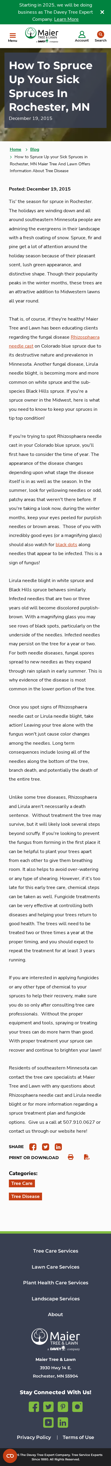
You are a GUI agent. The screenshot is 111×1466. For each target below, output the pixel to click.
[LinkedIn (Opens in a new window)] (63, 1421)
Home (15, 149)
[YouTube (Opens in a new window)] (48, 1421)
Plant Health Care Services (55, 1283)
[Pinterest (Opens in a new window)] (63, 1406)
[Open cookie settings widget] (10, 1456)
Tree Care (22, 1183)
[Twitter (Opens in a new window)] (48, 1406)
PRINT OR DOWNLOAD (34, 1157)
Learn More (66, 19)
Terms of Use (78, 1437)
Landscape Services (56, 1299)
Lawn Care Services (55, 1267)
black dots (66, 544)
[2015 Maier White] (55, 1339)
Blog (34, 149)
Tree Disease (25, 1196)
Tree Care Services (55, 1251)
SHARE (16, 1146)
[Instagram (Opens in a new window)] (77, 1406)
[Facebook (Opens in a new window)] (34, 1406)
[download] (83, 1157)
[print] (67, 1157)
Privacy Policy (34, 1437)
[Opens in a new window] (30, 1146)
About (55, 1314)
